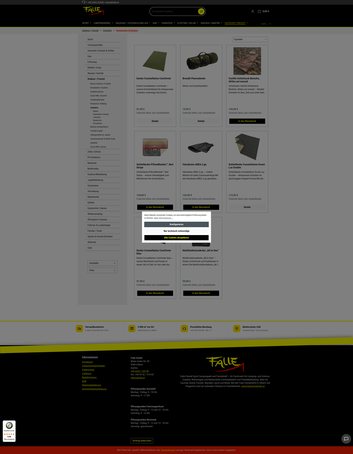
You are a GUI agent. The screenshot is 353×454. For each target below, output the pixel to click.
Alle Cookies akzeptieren (176, 237)
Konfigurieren (176, 224)
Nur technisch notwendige (176, 231)
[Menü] (14, 422)
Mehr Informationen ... (163, 218)
